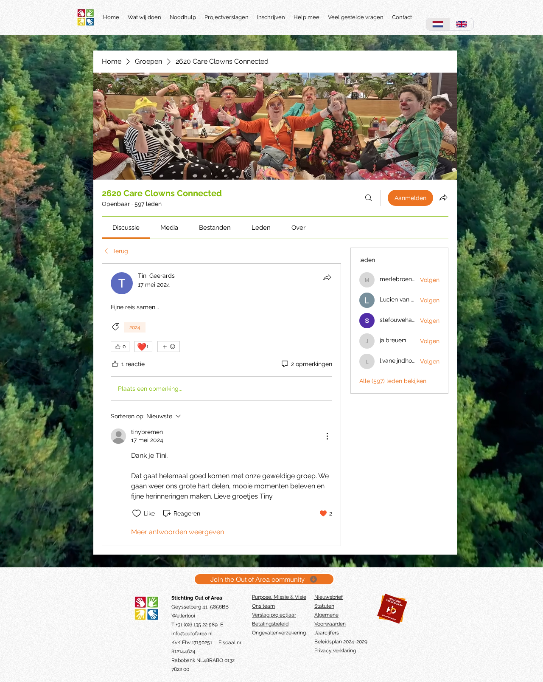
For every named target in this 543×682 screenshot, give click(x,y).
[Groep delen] (443, 197)
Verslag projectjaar (274, 615)
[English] (461, 24)
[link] (126, 227)
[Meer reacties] (168, 346)
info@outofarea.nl (192, 634)
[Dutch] (438, 24)
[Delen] (327, 277)
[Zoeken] (369, 198)
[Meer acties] (327, 436)
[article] (221, 404)
